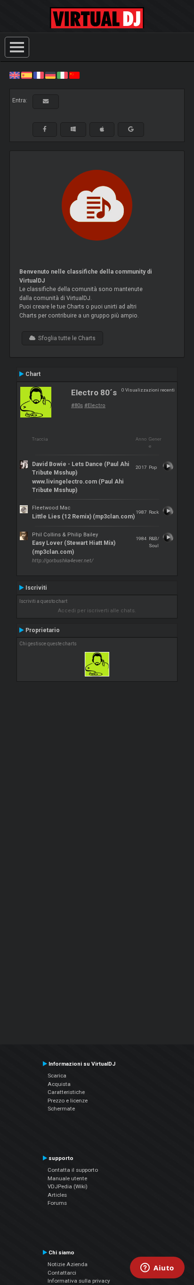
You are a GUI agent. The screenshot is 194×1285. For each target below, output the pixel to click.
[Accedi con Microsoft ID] (73, 129)
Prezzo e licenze (68, 1100)
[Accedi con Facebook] (44, 129)
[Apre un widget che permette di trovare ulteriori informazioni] (157, 1268)
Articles (57, 1195)
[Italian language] (62, 75)
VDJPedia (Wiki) (68, 1186)
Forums (57, 1203)
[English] (14, 75)
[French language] (38, 75)
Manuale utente (67, 1178)
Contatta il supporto (73, 1170)
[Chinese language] (74, 75)
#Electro (94, 405)
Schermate (61, 1108)
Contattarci (62, 1272)
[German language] (50, 75)
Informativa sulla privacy (79, 1280)
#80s (77, 405)
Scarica (57, 1075)
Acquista (59, 1084)
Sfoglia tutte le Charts (65, 338)
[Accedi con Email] (45, 101)
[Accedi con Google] (131, 129)
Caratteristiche (66, 1092)
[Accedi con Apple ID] (101, 129)
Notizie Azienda (68, 1264)
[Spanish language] (26, 75)
